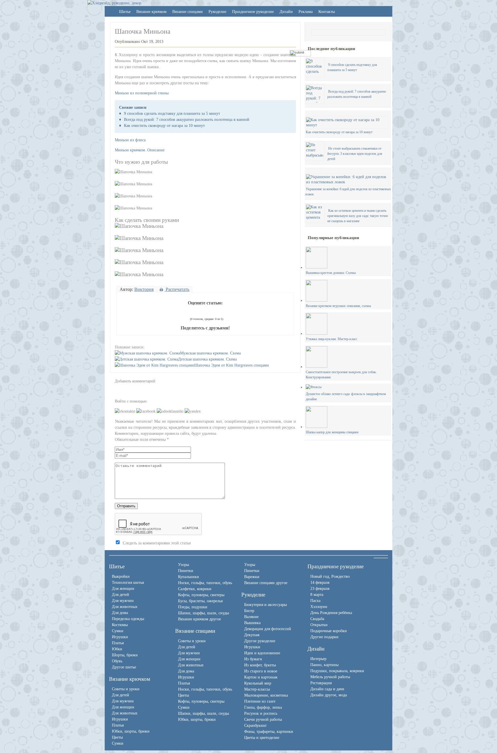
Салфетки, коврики (194, 589)
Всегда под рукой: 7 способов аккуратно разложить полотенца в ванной (186, 119)
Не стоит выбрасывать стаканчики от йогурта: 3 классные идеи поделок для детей (354, 153)
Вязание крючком (151, 11)
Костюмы (120, 625)
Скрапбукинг (255, 725)
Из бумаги (253, 659)
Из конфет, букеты (260, 665)
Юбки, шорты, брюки (131, 731)
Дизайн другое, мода (328, 695)
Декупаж (252, 635)
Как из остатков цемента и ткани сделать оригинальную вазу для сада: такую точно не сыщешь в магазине (357, 216)
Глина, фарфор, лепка (263, 707)
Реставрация (321, 683)
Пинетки (185, 571)
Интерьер (318, 659)
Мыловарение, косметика (266, 695)
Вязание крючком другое (199, 619)
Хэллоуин (318, 607)
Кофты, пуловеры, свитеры (201, 595)
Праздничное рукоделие (253, 11)
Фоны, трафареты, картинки (268, 731)
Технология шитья (128, 582)
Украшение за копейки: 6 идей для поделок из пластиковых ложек (348, 191)
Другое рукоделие (259, 641)
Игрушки (120, 637)
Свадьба (317, 619)
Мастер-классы (257, 689)
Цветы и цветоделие (261, 737)
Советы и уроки (125, 689)
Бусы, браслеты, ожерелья (200, 601)
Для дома (120, 613)
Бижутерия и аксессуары (265, 605)
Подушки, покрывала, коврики (337, 671)
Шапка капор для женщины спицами (332, 432)
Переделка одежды (128, 619)
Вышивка (252, 623)
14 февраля (319, 582)
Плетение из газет (260, 701)
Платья (118, 643)
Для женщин (123, 588)
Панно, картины (324, 665)
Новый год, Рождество (330, 576)
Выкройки (121, 576)
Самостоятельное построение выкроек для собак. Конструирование (341, 374)
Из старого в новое (260, 671)
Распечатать (177, 289)
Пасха (315, 600)
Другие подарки (324, 637)
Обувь (117, 661)
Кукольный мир (257, 683)
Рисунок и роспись (260, 713)
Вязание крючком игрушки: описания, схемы (338, 306)
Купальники (188, 577)
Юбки (117, 649)
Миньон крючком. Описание (140, 150)
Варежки (251, 577)
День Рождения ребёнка (331, 613)
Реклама (306, 11)
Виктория (144, 289)
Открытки (319, 625)
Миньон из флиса (130, 140)
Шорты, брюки (125, 655)
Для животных (124, 607)
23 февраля (319, 588)
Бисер (249, 611)
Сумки (117, 631)
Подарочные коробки (328, 631)
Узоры (183, 565)
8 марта (316, 594)
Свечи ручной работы (263, 719)
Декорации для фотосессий (267, 629)
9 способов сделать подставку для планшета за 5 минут (172, 113)
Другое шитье (124, 667)
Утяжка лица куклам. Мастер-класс (331, 339)
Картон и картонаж (261, 677)
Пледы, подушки (192, 607)
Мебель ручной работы (330, 677)
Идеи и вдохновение (262, 653)
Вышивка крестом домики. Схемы (331, 273)
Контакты (326, 11)
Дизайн (286, 11)
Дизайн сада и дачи (327, 689)
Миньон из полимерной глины (142, 93)
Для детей (120, 594)
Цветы (117, 737)
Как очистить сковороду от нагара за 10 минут (164, 125)
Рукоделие (217, 11)
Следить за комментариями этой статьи (157, 543)
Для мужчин (123, 600)
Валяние (251, 617)
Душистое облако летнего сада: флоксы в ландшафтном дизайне (346, 396)
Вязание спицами (187, 11)
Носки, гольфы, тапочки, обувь (205, 583)
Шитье (125, 11)
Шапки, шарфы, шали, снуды (203, 613)
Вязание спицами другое (265, 583)
